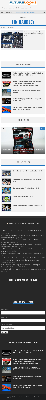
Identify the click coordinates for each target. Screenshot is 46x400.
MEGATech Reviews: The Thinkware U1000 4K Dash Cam (23, 231)
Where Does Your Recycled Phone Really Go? (19, 258)
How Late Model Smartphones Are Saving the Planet (21, 253)
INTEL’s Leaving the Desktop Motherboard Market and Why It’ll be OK (34, 34)
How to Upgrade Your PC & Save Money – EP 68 (26, 188)
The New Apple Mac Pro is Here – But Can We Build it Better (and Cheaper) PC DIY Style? (28, 74)
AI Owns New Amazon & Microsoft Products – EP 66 (27, 205)
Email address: (6, 325)
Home (3, 27)
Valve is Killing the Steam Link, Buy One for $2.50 (20, 269)
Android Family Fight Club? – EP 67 (23, 196)
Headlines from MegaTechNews (24, 223)
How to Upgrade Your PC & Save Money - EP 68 (28, 12)
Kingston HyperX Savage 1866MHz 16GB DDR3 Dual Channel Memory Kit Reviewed (27, 108)
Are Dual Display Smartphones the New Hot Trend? (21, 260)
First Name (5, 309)
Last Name (5, 317)
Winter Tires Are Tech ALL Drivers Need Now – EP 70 (27, 171)
